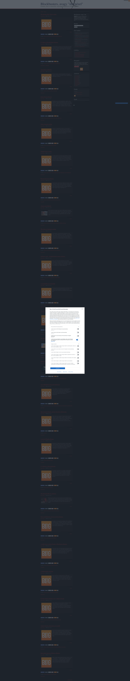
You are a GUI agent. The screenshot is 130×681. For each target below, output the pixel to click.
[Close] (83, 309)
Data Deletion (59, 371)
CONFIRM (58, 368)
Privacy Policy (71, 371)
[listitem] (65, 326)
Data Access (65, 371)
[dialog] (65, 340)
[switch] (77, 329)
